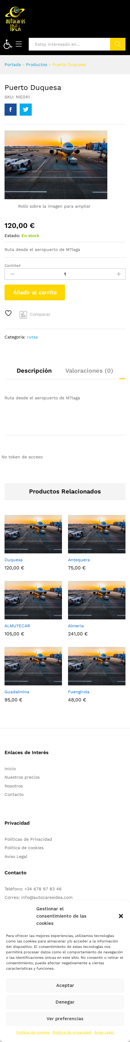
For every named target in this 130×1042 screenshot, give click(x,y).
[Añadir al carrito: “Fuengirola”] (82, 682)
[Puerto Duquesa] (11, 110)
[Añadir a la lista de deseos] (9, 313)
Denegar (65, 1002)
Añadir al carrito (35, 292)
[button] (8, 44)
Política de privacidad (72, 1032)
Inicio (10, 768)
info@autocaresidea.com (47, 897)
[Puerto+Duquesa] (26, 110)
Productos (36, 64)
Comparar (40, 314)
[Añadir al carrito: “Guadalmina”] (18, 682)
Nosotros (14, 785)
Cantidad (13, 265)
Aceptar (65, 985)
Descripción (34, 371)
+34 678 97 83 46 (43, 888)
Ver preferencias (65, 1018)
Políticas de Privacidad (28, 839)
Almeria (76, 625)
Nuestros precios (22, 777)
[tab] (34, 373)
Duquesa (14, 559)
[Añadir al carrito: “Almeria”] (82, 616)
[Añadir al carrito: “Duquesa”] (18, 550)
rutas (32, 337)
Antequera (79, 559)
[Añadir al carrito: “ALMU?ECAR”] (18, 616)
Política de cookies (33, 1032)
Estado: (12, 235)
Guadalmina (17, 691)
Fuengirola (78, 691)
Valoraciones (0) (89, 371)
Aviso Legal (104, 1032)
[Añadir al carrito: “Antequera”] (82, 550)
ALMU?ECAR (17, 625)
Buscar (117, 44)
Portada (13, 64)
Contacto (14, 794)
